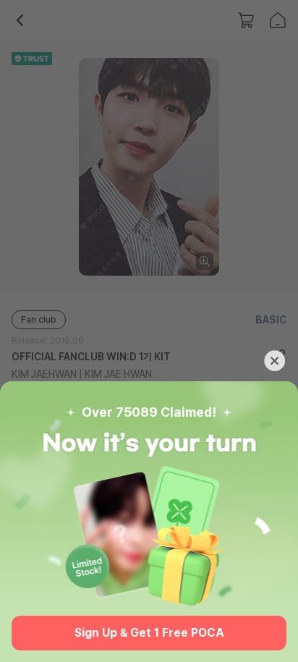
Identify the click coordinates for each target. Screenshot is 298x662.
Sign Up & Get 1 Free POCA (149, 633)
